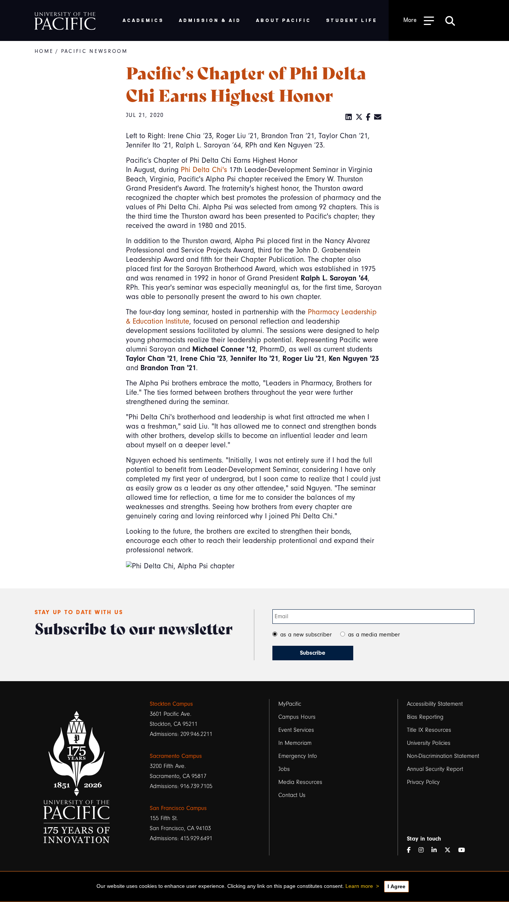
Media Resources (300, 782)
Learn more (359, 886)
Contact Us (292, 795)
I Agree (396, 886)
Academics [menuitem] (143, 20)
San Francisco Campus (178, 808)
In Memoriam (295, 743)
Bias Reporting (425, 717)
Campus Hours (297, 717)
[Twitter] (359, 117)
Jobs (284, 769)
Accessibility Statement (435, 704)
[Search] (450, 20)
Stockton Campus (171, 704)
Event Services (296, 730)
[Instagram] (424, 850)
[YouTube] (464, 850)
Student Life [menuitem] (352, 20)
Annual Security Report (435, 769)
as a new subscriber (306, 634)
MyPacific (289, 704)
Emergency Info (297, 756)
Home (44, 51)
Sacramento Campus (176, 756)
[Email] (378, 117)
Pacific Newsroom (94, 51)
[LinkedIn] (349, 117)
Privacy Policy (423, 782)
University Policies (428, 743)
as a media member (374, 634)
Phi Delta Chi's (204, 169)
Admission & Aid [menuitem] (210, 20)
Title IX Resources (429, 730)
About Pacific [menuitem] (283, 20)
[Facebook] (368, 117)
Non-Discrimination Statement (443, 756)
